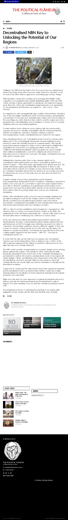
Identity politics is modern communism (21, 421)
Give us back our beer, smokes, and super (22, 402)
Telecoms (9, 28)
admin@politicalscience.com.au (13, 467)
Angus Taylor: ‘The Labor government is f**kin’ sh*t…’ (21, 394)
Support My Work (12, 1)
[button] (8, 21)
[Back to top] (63, 515)
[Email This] (29, 52)
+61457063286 (9, 470)
